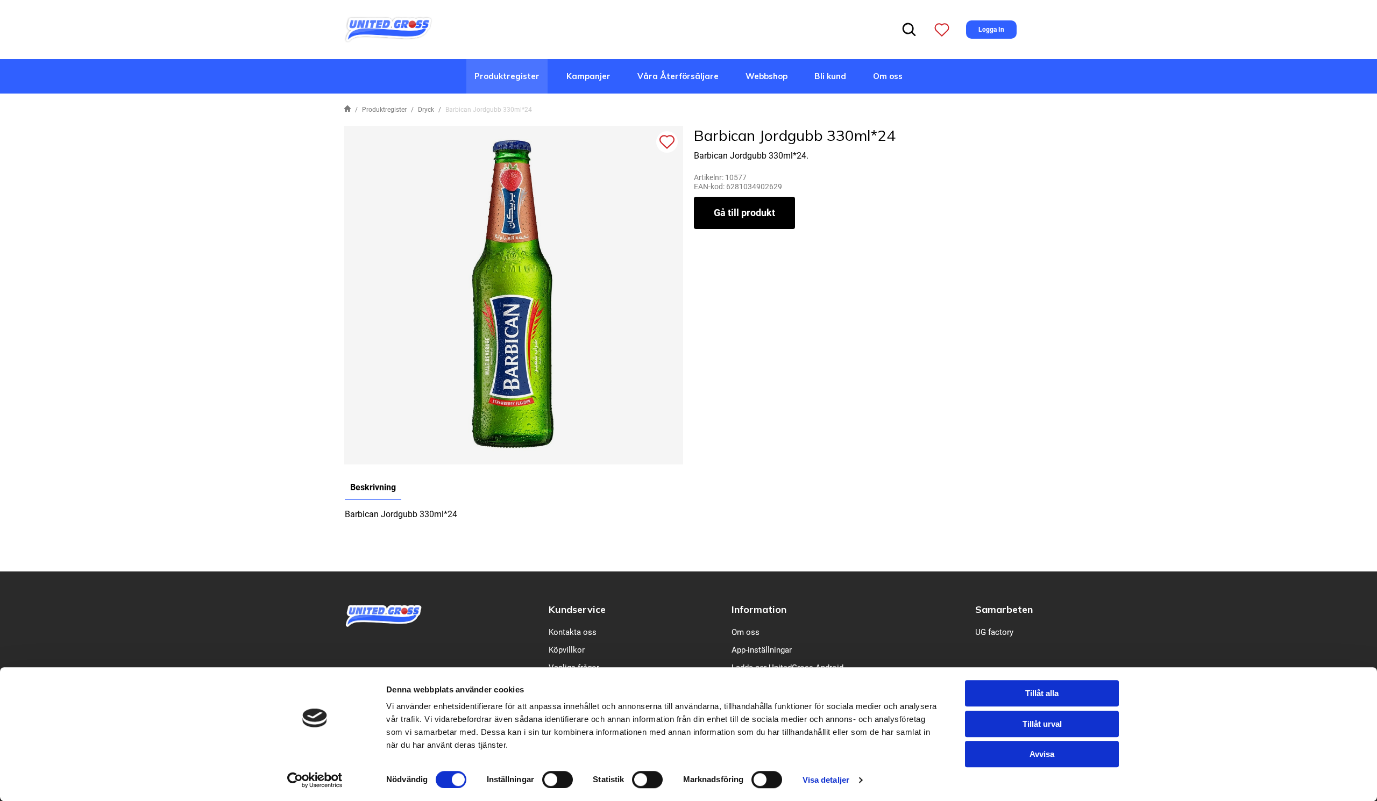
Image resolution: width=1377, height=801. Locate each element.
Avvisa (1042, 754)
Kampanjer (588, 76)
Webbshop (766, 76)
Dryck (426, 109)
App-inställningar (762, 650)
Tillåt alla (1042, 693)
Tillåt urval (1042, 723)
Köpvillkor (567, 650)
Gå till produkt (744, 212)
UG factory (994, 632)
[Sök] (909, 30)
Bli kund (830, 76)
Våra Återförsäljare (678, 76)
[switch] (557, 779)
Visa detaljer (826, 779)
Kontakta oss (573, 632)
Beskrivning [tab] (373, 487)
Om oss (888, 76)
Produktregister (507, 76)
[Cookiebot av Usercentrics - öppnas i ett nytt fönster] (315, 780)
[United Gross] (388, 29)
